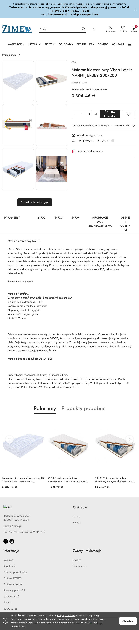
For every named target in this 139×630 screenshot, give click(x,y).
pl (94, 29)
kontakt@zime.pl (12, 526)
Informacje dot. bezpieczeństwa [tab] (100, 222)
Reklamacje (79, 566)
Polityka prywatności (15, 572)
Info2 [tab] (41, 218)
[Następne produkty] (129, 439)
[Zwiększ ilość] (89, 114)
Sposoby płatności (14, 590)
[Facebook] (5, 541)
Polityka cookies (12, 584)
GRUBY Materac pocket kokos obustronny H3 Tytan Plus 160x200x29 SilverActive (115, 479)
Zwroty (77, 560)
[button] (130, 45)
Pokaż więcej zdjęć (35, 202)
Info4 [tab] (75, 218)
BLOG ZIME (10, 609)
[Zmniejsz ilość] (74, 114)
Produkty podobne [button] (83, 408)
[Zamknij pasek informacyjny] (135, 9)
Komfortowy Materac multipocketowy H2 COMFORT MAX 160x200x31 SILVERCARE (23, 479)
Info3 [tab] (59, 218)
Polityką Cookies (66, 615)
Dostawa (8, 560)
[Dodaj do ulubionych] (128, 114)
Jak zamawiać (11, 596)
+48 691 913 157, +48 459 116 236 (24, 532)
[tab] (28, 216)
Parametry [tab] (12, 218)
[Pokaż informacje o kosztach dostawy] (113, 140)
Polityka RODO (12, 578)
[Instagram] (11, 541)
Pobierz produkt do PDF (90, 151)
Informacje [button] (11, 550)
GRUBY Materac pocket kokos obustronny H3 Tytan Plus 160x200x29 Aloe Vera (68, 479)
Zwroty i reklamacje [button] (87, 550)
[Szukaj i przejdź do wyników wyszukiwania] (83, 29)
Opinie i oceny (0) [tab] (125, 224)
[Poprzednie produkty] (9, 439)
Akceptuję (127, 621)
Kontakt (77, 522)
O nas (76, 516)
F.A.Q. (7, 602)
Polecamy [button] (45, 408)
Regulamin (9, 566)
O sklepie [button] (80, 507)
